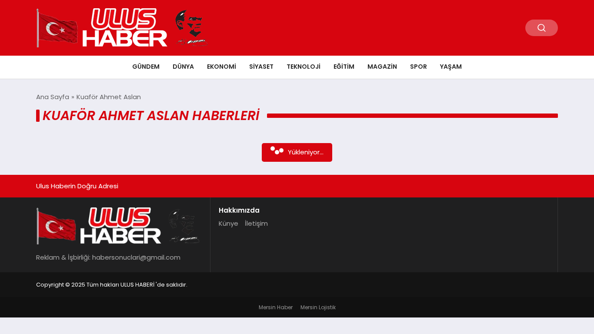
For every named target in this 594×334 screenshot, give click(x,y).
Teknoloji (303, 66)
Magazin (382, 66)
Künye (228, 223)
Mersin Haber (276, 307)
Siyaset (261, 66)
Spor (418, 66)
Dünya (183, 66)
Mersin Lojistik (318, 307)
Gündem (146, 66)
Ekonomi (221, 66)
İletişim (256, 223)
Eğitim (344, 66)
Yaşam (451, 66)
